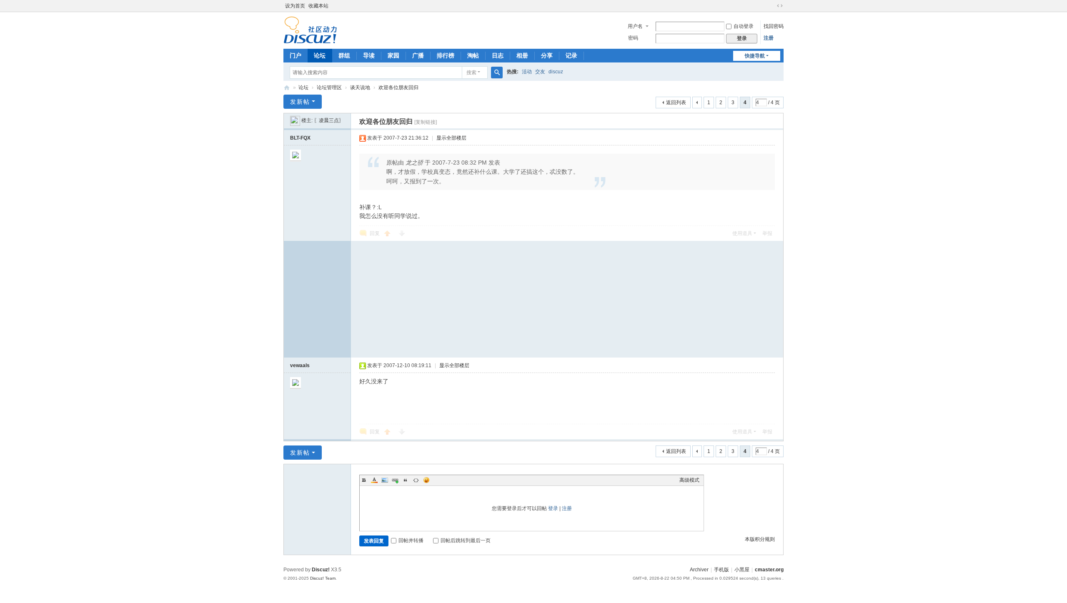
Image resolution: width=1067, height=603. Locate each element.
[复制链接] (425, 122)
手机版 (721, 570)
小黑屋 (741, 570)
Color (374, 480)
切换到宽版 (780, 6)
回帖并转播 (410, 540)
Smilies (426, 480)
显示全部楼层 (451, 138)
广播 (418, 55)
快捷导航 (755, 56)
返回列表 (676, 102)
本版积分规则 (760, 539)
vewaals (300, 365)
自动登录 (744, 26)
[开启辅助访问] (772, 6)
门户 (295, 55)
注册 (769, 38)
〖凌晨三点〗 (329, 120)
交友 (540, 72)
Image (385, 480)
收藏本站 (318, 6)
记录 (571, 55)
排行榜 (445, 55)
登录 (553, 508)
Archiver (699, 570)
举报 (767, 233)
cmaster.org (769, 570)
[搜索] (497, 72)
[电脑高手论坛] (310, 30)
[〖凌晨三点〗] (295, 120)
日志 (497, 55)
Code (416, 480)
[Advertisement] (567, 299)
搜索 (471, 72)
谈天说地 (360, 87)
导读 (369, 55)
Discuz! (321, 570)
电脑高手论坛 (286, 88)
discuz (556, 72)
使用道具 (742, 233)
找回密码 (774, 26)
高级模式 (689, 480)
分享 (547, 55)
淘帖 (473, 55)
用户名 (635, 26)
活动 (527, 72)
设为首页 (295, 6)
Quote (405, 480)
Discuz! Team (323, 578)
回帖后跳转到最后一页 (466, 540)
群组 (344, 55)
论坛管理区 (329, 87)
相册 (522, 55)
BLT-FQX (300, 138)
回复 (375, 233)
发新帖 (300, 101)
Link (395, 480)
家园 (393, 55)
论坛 (320, 55)
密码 (633, 38)
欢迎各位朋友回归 (398, 87)
